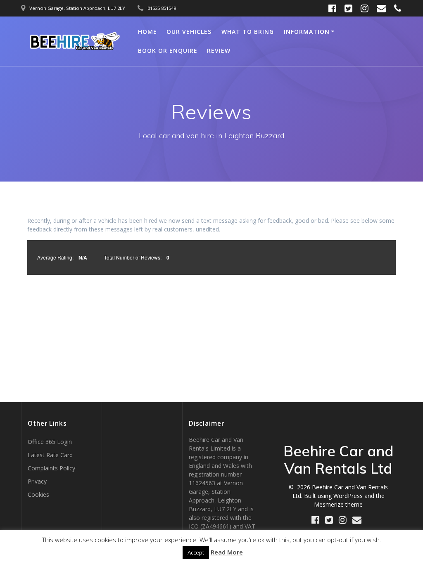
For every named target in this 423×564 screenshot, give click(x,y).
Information (307, 31)
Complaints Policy (51, 468)
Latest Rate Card (50, 455)
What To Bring (247, 31)
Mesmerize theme (338, 504)
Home (147, 31)
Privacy (37, 481)
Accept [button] (196, 552)
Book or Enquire (167, 50)
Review (219, 50)
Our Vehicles (189, 31)
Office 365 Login (50, 442)
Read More (227, 552)
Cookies (38, 494)
